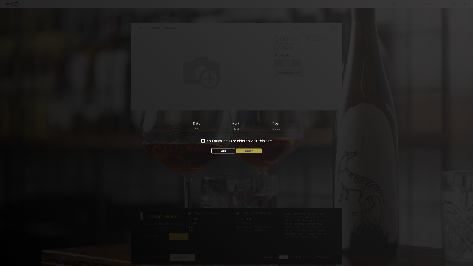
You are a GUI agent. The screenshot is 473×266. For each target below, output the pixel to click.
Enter (249, 151)
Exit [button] (223, 151)
